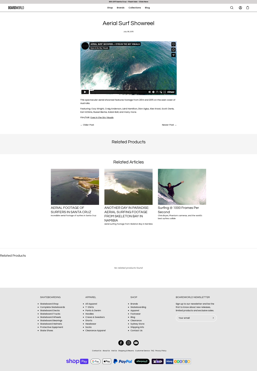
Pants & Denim (93, 310)
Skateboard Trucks (50, 313)
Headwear (90, 323)
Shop (134, 297)
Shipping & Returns (126, 351)
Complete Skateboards (52, 307)
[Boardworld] (16, 7)
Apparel (90, 297)
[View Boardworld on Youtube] (136, 343)
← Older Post (87, 124)
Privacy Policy (160, 351)
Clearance (136, 320)
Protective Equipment (51, 327)
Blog (133, 317)
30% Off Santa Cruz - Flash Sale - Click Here (128, 2)
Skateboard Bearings (51, 320)
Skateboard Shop (49, 303)
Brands (134, 303)
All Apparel (91, 303)
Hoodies (89, 313)
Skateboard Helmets (51, 323)
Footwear (136, 313)
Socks (88, 327)
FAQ (152, 351)
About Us (106, 351)
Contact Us (136, 330)
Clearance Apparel (95, 330)
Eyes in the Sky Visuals (102, 117)
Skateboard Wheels (50, 317)
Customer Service (142, 351)
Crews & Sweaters (95, 317)
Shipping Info (137, 327)
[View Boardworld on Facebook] (121, 343)
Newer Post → (169, 124)
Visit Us (114, 351)
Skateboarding (50, 297)
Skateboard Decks (50, 310)
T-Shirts (89, 307)
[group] (128, 2)
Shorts (88, 320)
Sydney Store (137, 323)
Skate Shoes (46, 330)
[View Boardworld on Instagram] (128, 343)
